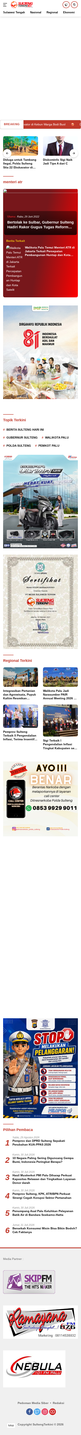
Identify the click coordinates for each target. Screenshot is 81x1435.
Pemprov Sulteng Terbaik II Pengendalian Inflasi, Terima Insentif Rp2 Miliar (19, 735)
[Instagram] (45, 1412)
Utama (11, 216)
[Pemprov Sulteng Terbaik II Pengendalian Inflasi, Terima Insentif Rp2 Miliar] (20, 716)
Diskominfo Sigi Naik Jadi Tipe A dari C (18, 161)
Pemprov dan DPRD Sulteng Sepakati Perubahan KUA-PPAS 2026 (38, 1142)
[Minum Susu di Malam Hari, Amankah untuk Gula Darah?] (60, 146)
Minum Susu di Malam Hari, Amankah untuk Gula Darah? (58, 163)
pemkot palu (48, 445)
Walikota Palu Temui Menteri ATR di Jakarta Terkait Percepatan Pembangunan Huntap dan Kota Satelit (50, 251)
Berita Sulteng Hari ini (25, 429)
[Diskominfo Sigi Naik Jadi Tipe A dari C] (20, 146)
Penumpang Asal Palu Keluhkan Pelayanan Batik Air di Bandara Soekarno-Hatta (42, 1212)
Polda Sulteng (18, 445)
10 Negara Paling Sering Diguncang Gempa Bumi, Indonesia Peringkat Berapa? (43, 1159)
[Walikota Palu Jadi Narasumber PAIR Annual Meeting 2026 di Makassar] (60, 677)
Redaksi (58, 1403)
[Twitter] (37, 1412)
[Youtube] (52, 1412)
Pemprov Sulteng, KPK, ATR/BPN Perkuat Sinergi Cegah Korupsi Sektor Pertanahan (41, 1195)
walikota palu (57, 437)
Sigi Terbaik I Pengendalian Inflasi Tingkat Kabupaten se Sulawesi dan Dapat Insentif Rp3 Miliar (58, 744)
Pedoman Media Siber (33, 1403)
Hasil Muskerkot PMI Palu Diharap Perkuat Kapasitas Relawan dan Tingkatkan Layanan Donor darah (44, 1179)
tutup (11, 1425)
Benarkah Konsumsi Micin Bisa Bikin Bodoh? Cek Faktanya (44, 1230)
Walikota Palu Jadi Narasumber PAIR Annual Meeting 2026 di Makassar (59, 694)
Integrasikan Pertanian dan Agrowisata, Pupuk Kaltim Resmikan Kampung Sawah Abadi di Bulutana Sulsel (19, 694)
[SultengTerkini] (21, 4)
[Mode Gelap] (66, 4)
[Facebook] (29, 1412)
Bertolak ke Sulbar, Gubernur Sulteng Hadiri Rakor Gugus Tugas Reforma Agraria (40, 227)
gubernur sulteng (22, 437)
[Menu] (6, 4)
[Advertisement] (40, 57)
